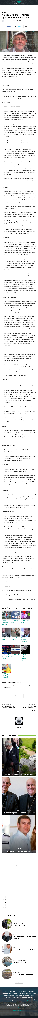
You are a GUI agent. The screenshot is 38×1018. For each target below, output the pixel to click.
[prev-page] (3, 857)
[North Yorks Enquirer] (19, 2)
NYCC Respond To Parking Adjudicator (6, 675)
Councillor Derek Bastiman (13, 682)
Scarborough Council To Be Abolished (5, 657)
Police (19, 848)
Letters (7, 9)
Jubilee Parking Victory (15, 639)
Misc (18, 771)
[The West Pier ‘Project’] (7, 961)
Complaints (22, 1010)
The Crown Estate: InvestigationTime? (19, 774)
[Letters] (3, 21)
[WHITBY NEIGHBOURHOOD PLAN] (7, 974)
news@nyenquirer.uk (22, 1000)
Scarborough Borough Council (26, 685)
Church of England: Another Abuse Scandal (19, 813)
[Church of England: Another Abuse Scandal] (19, 796)
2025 (4, 899)
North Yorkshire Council (20, 960)
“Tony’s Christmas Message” (5, 622)
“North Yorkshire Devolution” (24, 639)
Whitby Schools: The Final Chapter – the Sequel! (9, 707)
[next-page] (6, 857)
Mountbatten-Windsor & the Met (19, 851)
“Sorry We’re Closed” (14, 621)
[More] (26, 26)
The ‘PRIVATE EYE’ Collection (15, 656)
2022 (4, 907)
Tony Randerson (6, 687)
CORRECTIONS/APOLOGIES (25, 621)
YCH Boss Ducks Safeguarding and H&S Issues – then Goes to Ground (29, 708)
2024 (4, 902)
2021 (4, 910)
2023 (4, 905)
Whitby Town (16, 972)
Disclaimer (15, 1010)
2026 (4, 897)
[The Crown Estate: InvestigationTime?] (19, 757)
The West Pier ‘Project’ (20, 962)
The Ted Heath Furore (6, 639)
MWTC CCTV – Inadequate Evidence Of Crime (25, 657)
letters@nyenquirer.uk (19, 1007)
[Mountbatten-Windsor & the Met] (19, 834)
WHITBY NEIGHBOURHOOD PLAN (23, 975)
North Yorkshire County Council (10, 685)
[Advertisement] (19, 877)
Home (3, 9)
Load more (18, 982)
